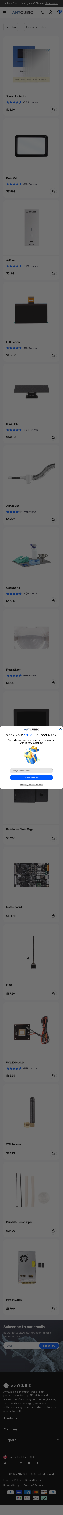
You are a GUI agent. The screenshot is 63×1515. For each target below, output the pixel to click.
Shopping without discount (31, 784)
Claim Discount (31, 778)
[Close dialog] (60, 728)
